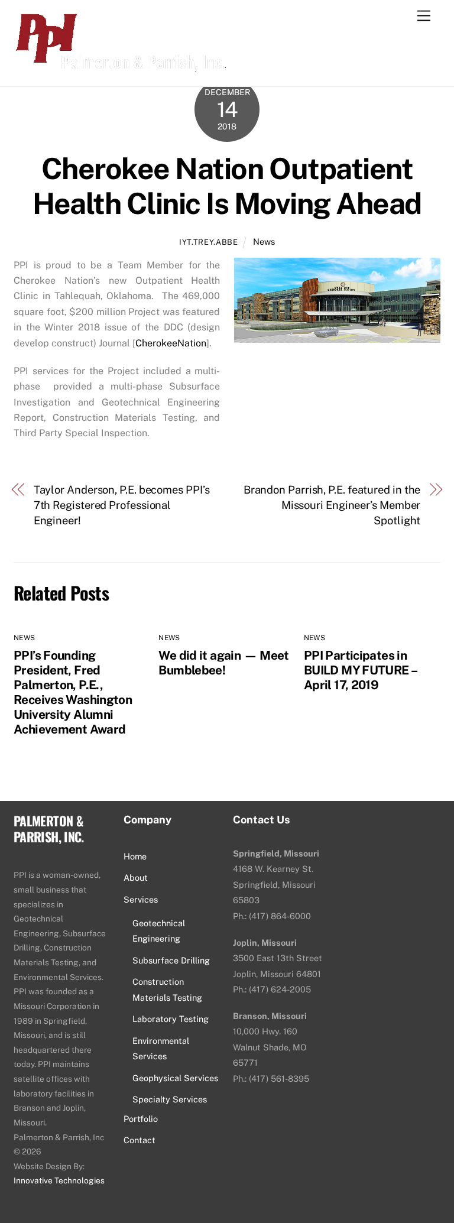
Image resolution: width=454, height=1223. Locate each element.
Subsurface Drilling (171, 960)
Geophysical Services (175, 1078)
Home (135, 856)
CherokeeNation (170, 343)
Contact (139, 1140)
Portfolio (141, 1119)
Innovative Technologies (59, 1180)
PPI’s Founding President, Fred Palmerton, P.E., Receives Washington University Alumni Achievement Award (73, 692)
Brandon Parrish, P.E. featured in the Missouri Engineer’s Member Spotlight (332, 505)
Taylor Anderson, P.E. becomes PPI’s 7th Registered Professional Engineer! (122, 505)
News (264, 241)
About (136, 877)
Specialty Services (169, 1099)
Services (141, 899)
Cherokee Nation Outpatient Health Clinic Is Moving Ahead (227, 186)
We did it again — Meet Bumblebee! (223, 662)
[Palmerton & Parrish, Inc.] (120, 65)
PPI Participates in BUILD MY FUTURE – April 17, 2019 (360, 670)
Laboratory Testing (170, 1019)
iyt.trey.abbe (208, 242)
